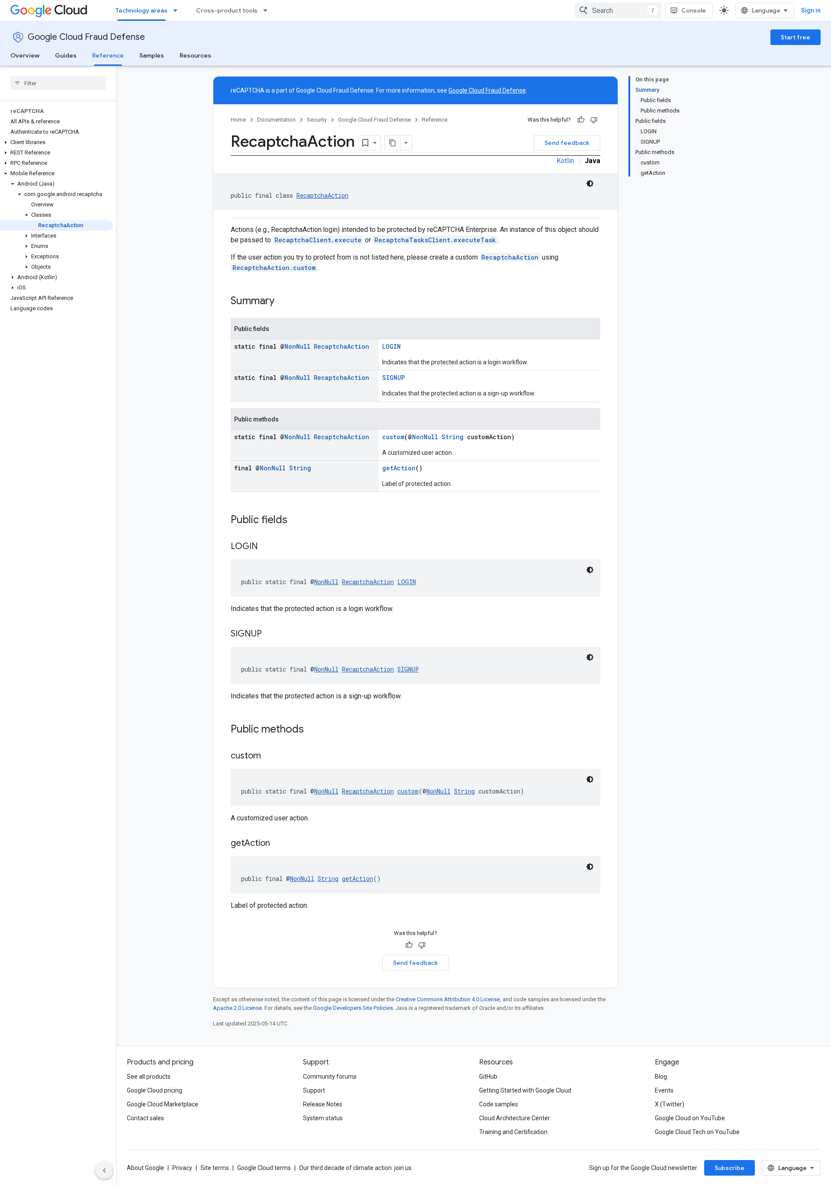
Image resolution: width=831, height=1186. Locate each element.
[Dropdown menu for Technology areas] (177, 10)
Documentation (276, 119)
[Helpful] (580, 119)
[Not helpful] (593, 119)
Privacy (182, 1167)
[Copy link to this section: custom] (269, 756)
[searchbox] (58, 83)
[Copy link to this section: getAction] (278, 844)
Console (693, 10)
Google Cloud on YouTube (690, 1118)
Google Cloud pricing (154, 1090)
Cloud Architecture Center (514, 1118)
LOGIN (391, 346)
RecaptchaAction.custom (274, 268)
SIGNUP (393, 377)
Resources (195, 55)
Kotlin (565, 161)
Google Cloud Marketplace (162, 1104)
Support (314, 1090)
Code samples (498, 1104)
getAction (399, 468)
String (452, 437)
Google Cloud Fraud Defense (86, 37)
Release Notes (322, 1104)
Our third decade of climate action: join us (355, 1167)
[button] (56, 142)
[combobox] (618, 10)
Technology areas (141, 10)
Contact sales (145, 1118)
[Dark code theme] (590, 183)
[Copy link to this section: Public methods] (312, 730)
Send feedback (566, 143)
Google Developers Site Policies (353, 1008)
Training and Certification (513, 1131)
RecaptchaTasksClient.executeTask (435, 240)
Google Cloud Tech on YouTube (697, 1131)
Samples (151, 55)
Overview (24, 55)
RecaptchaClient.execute (317, 240)
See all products (149, 1076)
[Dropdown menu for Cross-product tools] (268, 10)
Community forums (330, 1076)
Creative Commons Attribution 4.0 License (448, 999)
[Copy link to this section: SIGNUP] (270, 634)
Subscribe (729, 1168)
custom (393, 437)
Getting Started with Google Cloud (525, 1090)
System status (323, 1118)
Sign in (811, 10)
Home (238, 119)
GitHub (488, 1076)
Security (317, 119)
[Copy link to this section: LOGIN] (266, 547)
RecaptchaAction (322, 195)
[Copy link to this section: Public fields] (296, 520)
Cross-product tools (227, 10)
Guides (66, 55)
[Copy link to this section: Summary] (283, 301)
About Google (145, 1167)
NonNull (297, 346)
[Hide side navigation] (104, 1170)
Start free (795, 37)
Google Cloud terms (264, 1167)
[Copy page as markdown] (392, 142)
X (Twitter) (669, 1104)
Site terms (214, 1167)
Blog (661, 1076)
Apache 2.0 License (237, 1008)
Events (664, 1090)
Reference (108, 55)
